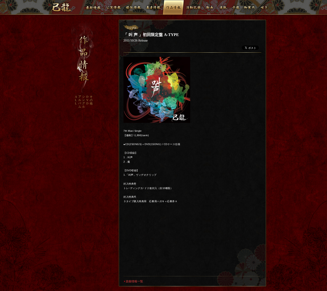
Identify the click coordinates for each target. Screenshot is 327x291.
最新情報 (93, 7)
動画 (210, 7)
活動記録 (193, 7)
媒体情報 (133, 7)
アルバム (79, 101)
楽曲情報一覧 (134, 281)
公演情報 (113, 7)
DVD (87, 100)
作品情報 (173, 7)
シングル (83, 101)
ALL (76, 100)
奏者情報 (153, 7)
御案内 (249, 7)
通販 (223, 7)
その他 (91, 100)
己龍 (63, 8)
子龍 (236, 7)
